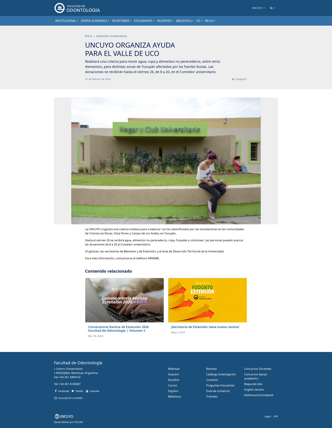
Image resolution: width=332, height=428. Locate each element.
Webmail (173, 369)
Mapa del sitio (253, 384)
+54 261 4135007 (70, 384)
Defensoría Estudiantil (258, 395)
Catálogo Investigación (221, 374)
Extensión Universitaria (111, 36)
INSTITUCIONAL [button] (65, 21)
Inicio (88, 36)
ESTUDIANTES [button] (143, 21)
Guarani (173, 374)
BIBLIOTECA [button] (183, 21)
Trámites (212, 396)
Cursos (172, 385)
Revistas (211, 369)
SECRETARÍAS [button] (120, 21)
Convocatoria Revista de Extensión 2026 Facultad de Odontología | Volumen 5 (118, 329)
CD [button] (198, 21)
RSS (276, 416)
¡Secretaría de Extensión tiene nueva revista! (205, 327)
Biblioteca (174, 396)
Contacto (212, 380)
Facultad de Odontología (78, 362)
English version (254, 389)
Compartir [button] (240, 79)
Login (268, 416)
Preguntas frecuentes (220, 385)
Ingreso (173, 391)
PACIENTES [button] (164, 21)
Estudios (173, 380)
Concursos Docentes (257, 369)
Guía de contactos (218, 391)
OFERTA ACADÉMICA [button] (94, 21)
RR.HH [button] (209, 21)
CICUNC (78, 422)
